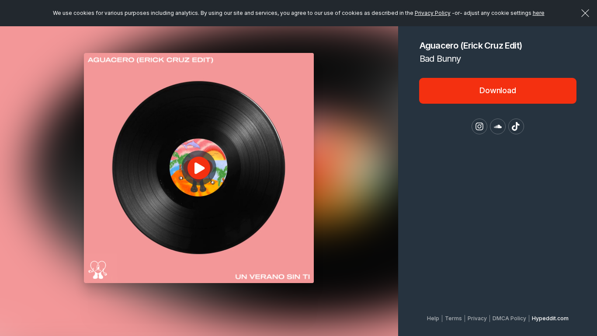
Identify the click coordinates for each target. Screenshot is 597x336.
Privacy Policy (433, 13)
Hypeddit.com (550, 318)
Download (497, 90)
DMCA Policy (509, 318)
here (539, 13)
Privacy (477, 318)
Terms (453, 318)
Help (433, 318)
